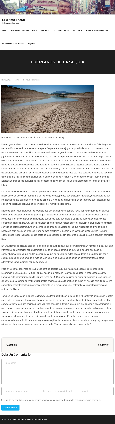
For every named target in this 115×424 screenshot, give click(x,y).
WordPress (42, 419)
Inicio (4, 30)
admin (16, 80)
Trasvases (35, 80)
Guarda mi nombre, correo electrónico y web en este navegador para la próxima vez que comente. (52, 400)
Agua (28, 80)
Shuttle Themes (17, 419)
